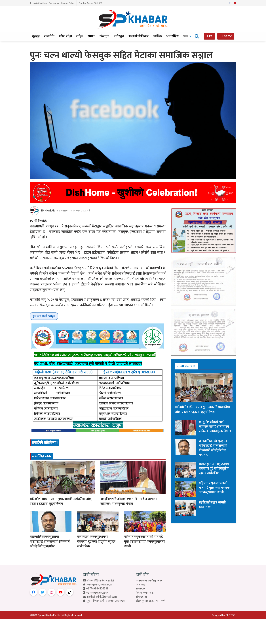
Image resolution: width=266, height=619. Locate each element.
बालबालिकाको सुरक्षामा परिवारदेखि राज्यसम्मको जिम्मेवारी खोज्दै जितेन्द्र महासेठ (50, 541)
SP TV (227, 36)
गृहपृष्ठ (36, 36)
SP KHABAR (48, 210)
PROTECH (231, 615)
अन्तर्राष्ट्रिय (172, 36)
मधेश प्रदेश (65, 36)
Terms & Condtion (38, 3)
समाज (91, 36)
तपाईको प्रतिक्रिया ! (45, 442)
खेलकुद (104, 36)
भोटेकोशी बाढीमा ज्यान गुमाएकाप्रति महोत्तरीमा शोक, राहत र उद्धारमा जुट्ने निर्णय (61, 501)
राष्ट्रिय (79, 36)
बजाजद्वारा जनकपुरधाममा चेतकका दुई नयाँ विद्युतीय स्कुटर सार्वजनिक (96, 541)
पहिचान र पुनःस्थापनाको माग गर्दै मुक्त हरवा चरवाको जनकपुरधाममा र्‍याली (144, 541)
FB (210, 36)
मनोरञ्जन (119, 36)
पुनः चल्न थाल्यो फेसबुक (44, 316)
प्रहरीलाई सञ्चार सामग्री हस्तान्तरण (212, 505)
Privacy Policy (67, 3)
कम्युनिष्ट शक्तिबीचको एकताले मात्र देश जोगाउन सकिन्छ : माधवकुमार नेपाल (128, 501)
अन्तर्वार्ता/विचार (138, 36)
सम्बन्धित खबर (42, 456)
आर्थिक (157, 36)
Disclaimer (54, 3)
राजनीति (49, 36)
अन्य (185, 36)
